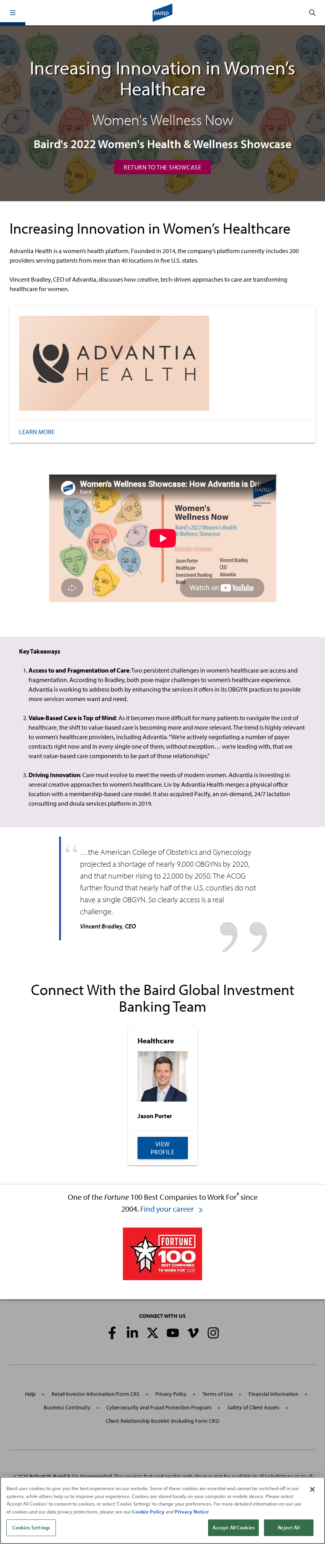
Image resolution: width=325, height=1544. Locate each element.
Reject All (288, 1527)
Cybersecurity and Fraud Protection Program (159, 1407)
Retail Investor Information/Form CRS (96, 1393)
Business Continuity (67, 1407)
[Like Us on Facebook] (112, 1332)
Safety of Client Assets (253, 1407)
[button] (12, 12)
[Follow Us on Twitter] (152, 1332)
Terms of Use (218, 1393)
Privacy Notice (192, 1511)
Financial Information (273, 1393)
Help (30, 1393)
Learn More (37, 432)
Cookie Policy (148, 1511)
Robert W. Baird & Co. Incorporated (70, 1476)
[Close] (312, 1489)
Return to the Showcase (162, 167)
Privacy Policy (171, 1393)
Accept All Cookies (233, 1527)
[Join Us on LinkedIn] (132, 1332)
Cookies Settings (31, 1527)
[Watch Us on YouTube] (172, 1332)
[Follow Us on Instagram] (213, 1332)
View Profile (163, 1148)
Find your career (167, 1209)
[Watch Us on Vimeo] (193, 1332)
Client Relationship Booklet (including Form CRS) (163, 1420)
